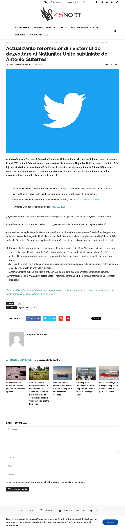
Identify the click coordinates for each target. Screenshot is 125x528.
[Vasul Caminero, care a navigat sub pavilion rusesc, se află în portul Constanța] (109, 373)
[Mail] (111, 2)
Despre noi (20, 35)
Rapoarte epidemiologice (83, 28)
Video (63, 28)
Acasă (8, 42)
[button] (115, 31)
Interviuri (51, 28)
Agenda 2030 (24, 307)
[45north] (62, 14)
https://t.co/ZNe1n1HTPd (86, 199)
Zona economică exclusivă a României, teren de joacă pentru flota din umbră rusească (62, 388)
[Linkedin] (106, 2)
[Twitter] (116, 2)
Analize (37, 28)
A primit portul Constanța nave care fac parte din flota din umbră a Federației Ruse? (85, 388)
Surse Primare (22, 28)
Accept (110, 522)
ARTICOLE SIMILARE (19, 359)
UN (34, 307)
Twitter (19, 304)
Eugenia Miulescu (22, 64)
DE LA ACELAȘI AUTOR (48, 359)
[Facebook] (96, 2)
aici (16, 525)
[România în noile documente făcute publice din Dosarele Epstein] (16, 373)
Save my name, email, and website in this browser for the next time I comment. (47, 482)
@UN (67, 188)
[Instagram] (101, 2)
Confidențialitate (39, 35)
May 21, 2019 (58, 206)
